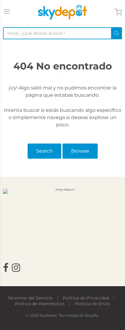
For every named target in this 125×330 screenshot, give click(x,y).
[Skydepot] (62, 12)
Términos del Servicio (30, 298)
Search (44, 151)
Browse (80, 151)
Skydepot (48, 315)
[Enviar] (116, 33)
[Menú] (6, 12)
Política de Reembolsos (40, 303)
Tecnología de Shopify (78, 315)
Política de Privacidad (86, 298)
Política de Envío (92, 303)
